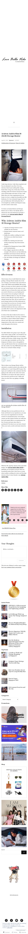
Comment (21, 560)
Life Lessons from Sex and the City (17, 688)
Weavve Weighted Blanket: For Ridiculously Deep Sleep (18, 623)
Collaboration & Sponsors (8, 143)
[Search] (24, 852)
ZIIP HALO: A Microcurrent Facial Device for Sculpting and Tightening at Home (17, 607)
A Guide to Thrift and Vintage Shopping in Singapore (15, 654)
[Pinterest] (27, 520)
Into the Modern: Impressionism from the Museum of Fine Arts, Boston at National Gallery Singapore (16, 643)
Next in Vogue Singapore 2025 (13, 679)
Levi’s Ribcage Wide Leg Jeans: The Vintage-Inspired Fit (18, 615)
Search (3, 849)
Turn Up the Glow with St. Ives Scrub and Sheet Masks (12, 534)
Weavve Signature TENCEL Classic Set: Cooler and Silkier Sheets (17, 633)
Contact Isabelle (23, 517)
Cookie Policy (9, 927)
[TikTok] (18, 520)
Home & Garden (20, 143)
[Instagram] (14, 520)
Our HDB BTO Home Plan (8, 528)
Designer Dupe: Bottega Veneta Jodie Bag (16, 662)
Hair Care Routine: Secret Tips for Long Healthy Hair (17, 670)
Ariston (3, 483)
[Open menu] (14, 122)
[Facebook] (10, 520)
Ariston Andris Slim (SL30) (15, 467)
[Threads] (22, 520)
